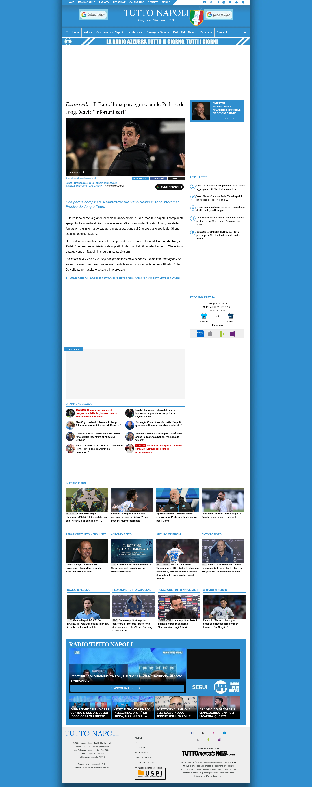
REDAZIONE (119, 2)
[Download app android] (236, 2)
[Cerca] (245, 32)
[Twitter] (210, 2)
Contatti (140, 748)
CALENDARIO (136, 2)
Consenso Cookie (145, 762)
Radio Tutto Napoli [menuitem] (184, 32)
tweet (175, 178)
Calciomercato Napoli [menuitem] (109, 32)
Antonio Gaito (100, 764)
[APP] (201, 333)
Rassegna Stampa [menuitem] (158, 32)
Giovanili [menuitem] (222, 32)
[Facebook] (204, 2)
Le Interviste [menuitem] (134, 32)
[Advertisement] (217, 365)
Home (71, 2)
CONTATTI (153, 2)
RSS (137, 743)
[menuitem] (66, 32)
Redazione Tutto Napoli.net (84, 186)
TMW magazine (86, 2)
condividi (157, 178)
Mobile (138, 738)
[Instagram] (217, 2)
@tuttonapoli (115, 186)
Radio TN (104, 2)
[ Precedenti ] (217, 325)
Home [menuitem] (75, 32)
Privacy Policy (143, 757)
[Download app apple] (230, 2)
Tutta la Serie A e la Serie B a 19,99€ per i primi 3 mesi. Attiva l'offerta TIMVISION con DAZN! (124, 277)
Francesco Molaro (102, 767)
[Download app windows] (243, 2)
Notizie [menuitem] (88, 32)
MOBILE (166, 2)
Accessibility (142, 753)
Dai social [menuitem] (206, 32)
